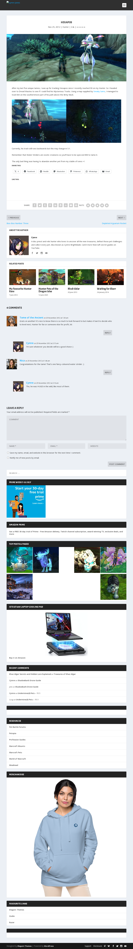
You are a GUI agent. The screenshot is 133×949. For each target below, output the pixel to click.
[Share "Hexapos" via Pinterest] (50, 205)
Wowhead (13, 765)
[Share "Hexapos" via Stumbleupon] (65, 205)
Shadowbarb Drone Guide (29, 680)
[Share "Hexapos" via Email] (71, 205)
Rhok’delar (74, 288)
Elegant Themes (16, 910)
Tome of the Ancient (31, 317)
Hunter (65, 27)
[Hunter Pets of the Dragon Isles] (52, 277)
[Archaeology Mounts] (46, 560)
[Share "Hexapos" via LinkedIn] (55, 205)
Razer (11, 922)
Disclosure (97, 946)
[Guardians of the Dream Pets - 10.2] (113, 560)
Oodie (12, 916)
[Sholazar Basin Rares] (87, 560)
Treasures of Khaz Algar (65, 674)
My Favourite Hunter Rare (20, 290)
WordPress (49, 946)
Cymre (34, 237)
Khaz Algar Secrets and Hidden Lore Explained (30, 674)
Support (88, 946)
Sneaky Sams (99, 91)
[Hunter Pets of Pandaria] (113, 587)
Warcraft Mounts (17, 746)
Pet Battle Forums (17, 727)
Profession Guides (17, 739)
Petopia (12, 733)
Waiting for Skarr (106, 288)
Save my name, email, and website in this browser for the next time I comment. (45, 452)
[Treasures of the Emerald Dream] (20, 560)
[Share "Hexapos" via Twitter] (39, 205)
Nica (22, 360)
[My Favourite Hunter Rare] (22, 277)
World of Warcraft (17, 759)
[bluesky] (109, 946)
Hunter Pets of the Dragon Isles (48, 290)
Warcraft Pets (15, 752)
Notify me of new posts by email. (24, 457)
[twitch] (105, 946)
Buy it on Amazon (17, 658)
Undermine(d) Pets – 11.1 (29, 693)
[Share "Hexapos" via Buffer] (60, 205)
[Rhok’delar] (81, 277)
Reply (108, 332)
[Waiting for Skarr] (110, 277)
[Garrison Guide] (20, 587)
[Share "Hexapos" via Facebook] (34, 205)
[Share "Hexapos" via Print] (76, 205)
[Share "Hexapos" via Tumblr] (45, 205)
